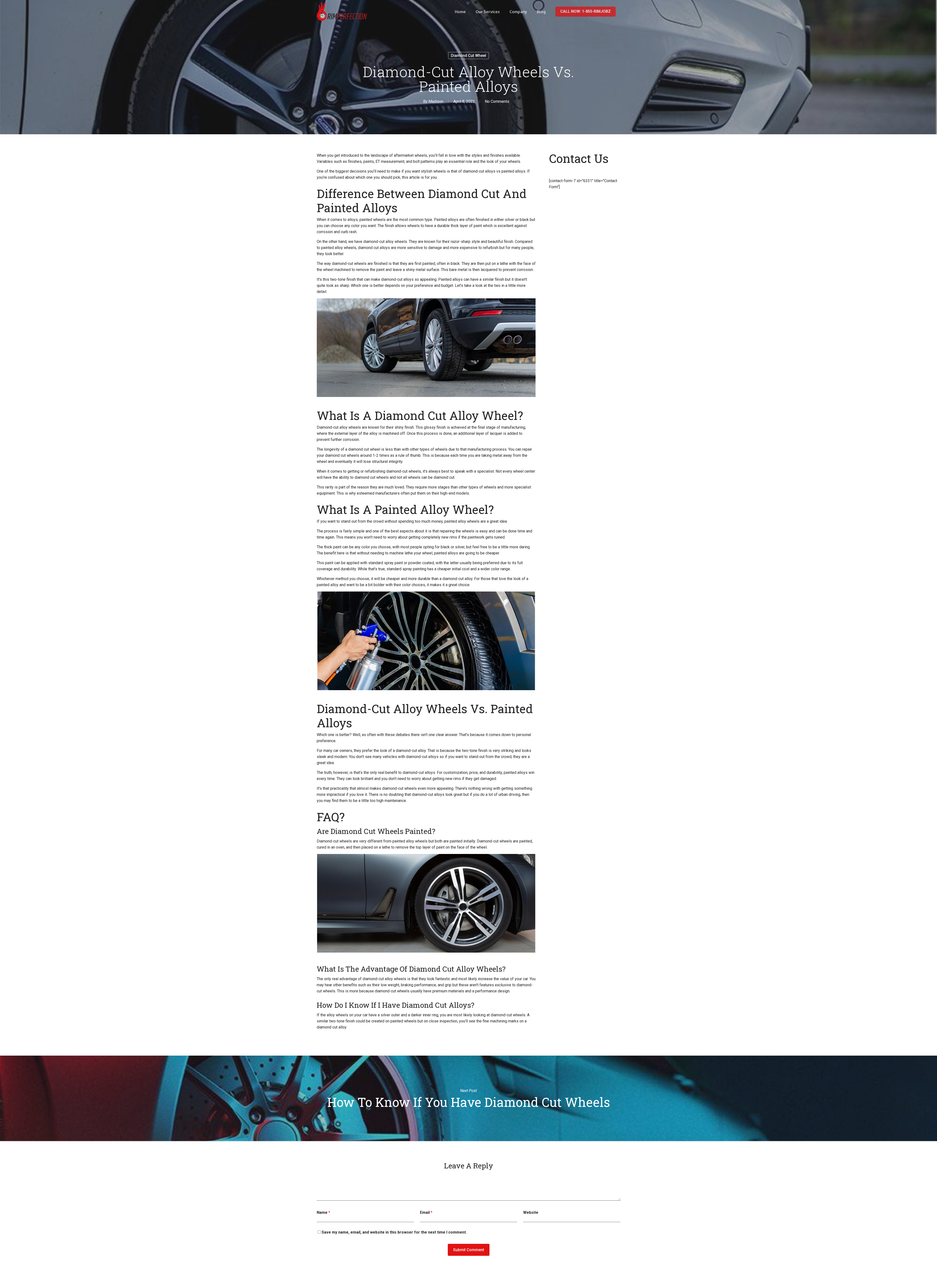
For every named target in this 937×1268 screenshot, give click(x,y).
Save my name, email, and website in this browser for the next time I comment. (394, 1232)
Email (426, 1212)
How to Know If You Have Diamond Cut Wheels (468, 1098)
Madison (435, 101)
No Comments (497, 101)
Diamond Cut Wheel (468, 55)
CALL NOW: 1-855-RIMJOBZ (585, 11)
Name (323, 1212)
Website (530, 1212)
